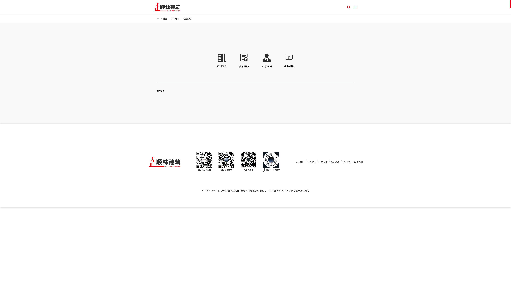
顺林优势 (347, 162)
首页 (165, 19)
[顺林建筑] (167, 7)
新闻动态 (335, 162)
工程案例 (323, 162)
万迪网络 (304, 191)
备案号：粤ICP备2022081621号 (275, 191)
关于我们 (175, 19)
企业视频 (187, 19)
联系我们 (358, 162)
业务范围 (311, 162)
